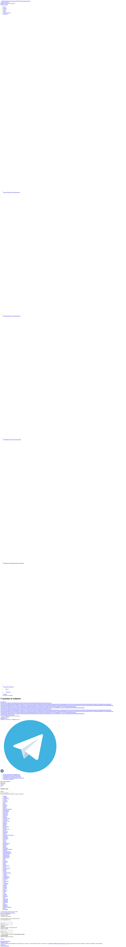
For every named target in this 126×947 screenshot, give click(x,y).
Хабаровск (54, 704)
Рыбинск (79, 707)
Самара (45, 702)
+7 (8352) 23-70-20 (5, 2)
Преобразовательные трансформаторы (11, 775)
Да (1, 784)
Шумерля (3, 702)
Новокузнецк (93, 705)
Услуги (4, 9)
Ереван (54, 705)
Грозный (26, 707)
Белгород (45, 706)
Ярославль (80, 705)
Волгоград (24, 704)
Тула (8, 706)
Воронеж (20, 704)
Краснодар (5, 704)
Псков (6, 705)
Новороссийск (43, 707)
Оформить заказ (4, 942)
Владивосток (68, 704)
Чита (66, 706)
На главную (3, 701)
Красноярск (12, 704)
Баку (44, 705)
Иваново (32, 706)
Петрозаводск (94, 704)
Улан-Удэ (14, 706)
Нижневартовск (36, 707)
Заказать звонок (4, 4)
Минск (17, 705)
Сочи (57, 705)
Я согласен (3, 944)
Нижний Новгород (16, 702)
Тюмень (34, 704)
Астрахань (105, 705)
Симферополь (70, 706)
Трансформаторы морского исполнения (12, 776)
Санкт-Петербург (8, 702)
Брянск (35, 706)
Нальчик (75, 707)
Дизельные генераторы (8, 779)
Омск (42, 702)
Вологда (84, 704)
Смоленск (75, 705)
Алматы (14, 705)
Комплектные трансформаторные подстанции (13, 777)
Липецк (5, 706)
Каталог (5, 8)
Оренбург (87, 705)
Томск (83, 705)
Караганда (24, 705)
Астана (20, 705)
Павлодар (36, 705)
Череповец (88, 704)
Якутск (19, 707)
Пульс (4, 11)
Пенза (62, 705)
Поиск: (2, 791)
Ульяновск (62, 704)
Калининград (80, 704)
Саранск (71, 705)
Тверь (29, 706)
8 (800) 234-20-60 (4, 3)
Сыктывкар (100, 704)
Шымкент (41, 705)
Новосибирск (24, 702)
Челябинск (38, 702)
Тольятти (38, 704)
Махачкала (46, 704)
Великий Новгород (7, 809)
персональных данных (20, 934)
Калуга (60, 706)
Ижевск (50, 704)
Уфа (9, 704)
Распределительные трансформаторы (11, 774)
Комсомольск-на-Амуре (51, 707)
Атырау (32, 705)
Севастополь (40, 706)
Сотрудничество (6, 12)
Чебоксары (10, 705)
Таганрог (71, 707)
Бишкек (51, 705)
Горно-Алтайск (6, 818)
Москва (82, 707)
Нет (3, 784)
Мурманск (105, 704)
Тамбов (22, 707)
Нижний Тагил (50, 706)
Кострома (30, 707)
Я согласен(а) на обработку (13, 934)
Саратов (28, 704)
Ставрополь (18, 706)
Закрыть (2, 938)
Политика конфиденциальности (8, 912)
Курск (10, 706)
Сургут (63, 706)
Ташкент (29, 705)
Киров (59, 705)
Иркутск (58, 704)
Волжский (6, 707)
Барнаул (42, 704)
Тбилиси (47, 705)
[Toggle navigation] (1, 1)
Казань (34, 702)
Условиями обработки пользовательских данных (59, 943)
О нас (4, 6)
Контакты (5, 13)
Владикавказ (15, 707)
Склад (4, 10)
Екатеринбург (30, 702)
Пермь (16, 704)
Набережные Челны (7, 849)
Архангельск (74, 704)
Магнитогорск (24, 706)
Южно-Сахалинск (61, 707)
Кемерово (98, 705)
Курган (10, 707)
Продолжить (5, 941)
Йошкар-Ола (67, 705)
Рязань (101, 705)
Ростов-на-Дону (6, 868)
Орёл (31, 704)
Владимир (56, 706)
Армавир (67, 707)
